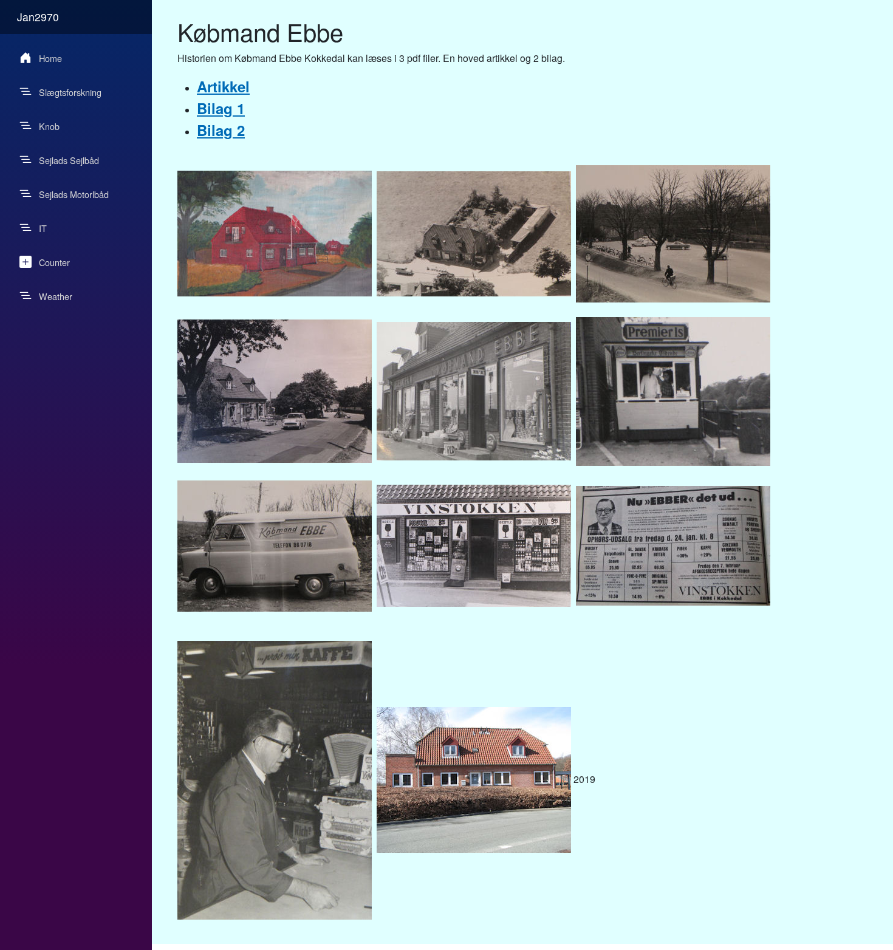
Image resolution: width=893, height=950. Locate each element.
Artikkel (223, 86)
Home (50, 58)
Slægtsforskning (70, 92)
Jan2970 (38, 16)
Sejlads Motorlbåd (74, 194)
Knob (49, 126)
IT (43, 228)
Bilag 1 (221, 108)
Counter (54, 262)
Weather (55, 296)
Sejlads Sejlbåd (69, 160)
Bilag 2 (221, 130)
